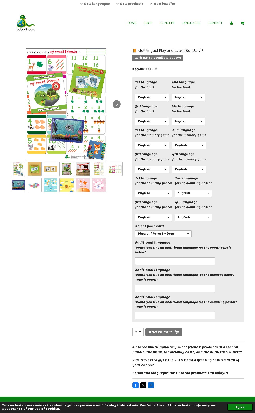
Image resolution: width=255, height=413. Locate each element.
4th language (183, 106)
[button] (18, 169)
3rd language (146, 106)
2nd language (183, 82)
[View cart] (242, 23)
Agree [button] (240, 407)
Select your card (149, 226)
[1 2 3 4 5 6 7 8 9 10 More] (138, 332)
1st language (146, 82)
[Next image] (117, 104)
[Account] (231, 23)
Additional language (152, 242)
